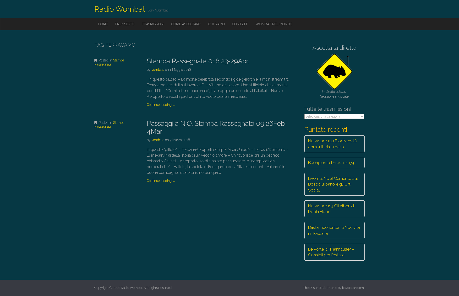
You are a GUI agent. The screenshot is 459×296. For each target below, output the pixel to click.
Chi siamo (216, 24)
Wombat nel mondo (274, 24)
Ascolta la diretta (334, 47)
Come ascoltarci (186, 24)
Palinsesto (125, 24)
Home (103, 24)
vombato (158, 69)
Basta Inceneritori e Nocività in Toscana (334, 230)
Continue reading (161, 105)
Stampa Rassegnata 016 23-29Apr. (198, 61)
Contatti (240, 24)
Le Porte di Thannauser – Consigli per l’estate (331, 252)
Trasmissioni (153, 24)
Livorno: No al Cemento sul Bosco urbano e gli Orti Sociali (333, 184)
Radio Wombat (119, 9)
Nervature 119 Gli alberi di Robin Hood (331, 208)
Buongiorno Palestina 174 (331, 162)
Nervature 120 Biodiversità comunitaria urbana (332, 143)
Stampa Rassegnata (109, 62)
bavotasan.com (353, 288)
